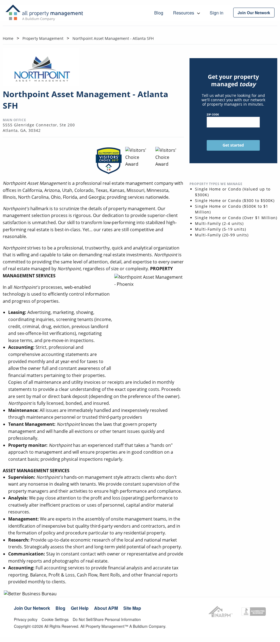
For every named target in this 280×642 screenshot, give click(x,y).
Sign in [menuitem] (216, 13)
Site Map (132, 608)
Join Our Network (32, 608)
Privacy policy (25, 619)
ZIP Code (213, 114)
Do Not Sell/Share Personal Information (107, 619)
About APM (106, 608)
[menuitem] (254, 12)
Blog (60, 608)
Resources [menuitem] (184, 13)
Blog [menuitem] (158, 13)
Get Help (80, 608)
